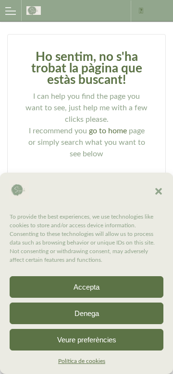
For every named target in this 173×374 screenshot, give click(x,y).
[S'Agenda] (66, 10)
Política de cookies (81, 361)
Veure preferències (86, 340)
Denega (86, 313)
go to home (108, 131)
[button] (158, 191)
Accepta (86, 287)
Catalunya (141, 11)
